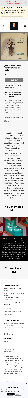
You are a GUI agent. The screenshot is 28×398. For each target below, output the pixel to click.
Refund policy (8, 351)
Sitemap (6, 341)
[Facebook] (5, 334)
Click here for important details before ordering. (12, 16)
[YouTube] (13, 334)
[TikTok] (10, 334)
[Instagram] (7, 334)
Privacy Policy (16, 391)
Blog (5, 344)
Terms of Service (9, 349)
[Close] (26, 383)
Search (6, 346)
